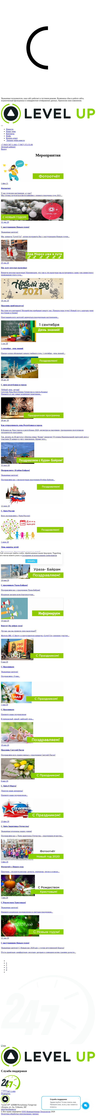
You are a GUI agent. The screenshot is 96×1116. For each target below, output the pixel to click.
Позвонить (5, 1094)
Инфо (8, 136)
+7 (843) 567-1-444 (9, 145)
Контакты (10, 134)
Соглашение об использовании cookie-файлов (39, 555)
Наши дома (11, 131)
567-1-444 (8, 1091)
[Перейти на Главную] (48, 123)
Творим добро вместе (15, 140)
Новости (9, 129)
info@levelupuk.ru (8, 1109)
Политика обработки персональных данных (20, 1114)
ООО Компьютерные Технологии (36, 1112)
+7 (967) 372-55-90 (25, 145)
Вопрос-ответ (12, 138)
